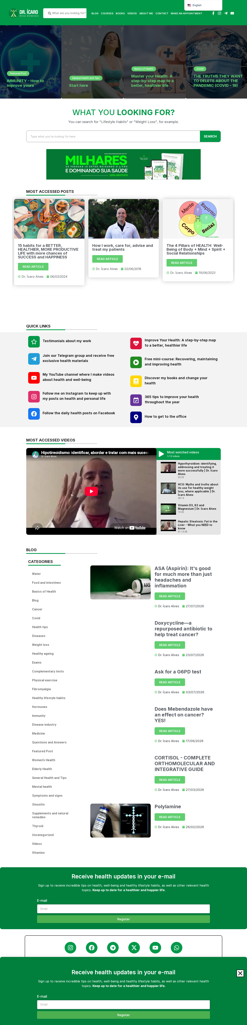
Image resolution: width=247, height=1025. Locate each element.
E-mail (42, 996)
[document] (123, 512)
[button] (240, 973)
